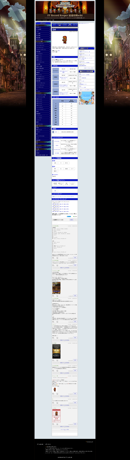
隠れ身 (57, 145)
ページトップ (90, 441)
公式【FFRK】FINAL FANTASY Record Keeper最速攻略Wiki (65, 15)
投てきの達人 (57, 141)
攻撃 (53, 204)
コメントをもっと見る (65, 429)
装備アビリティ (70, 25)
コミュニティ (75, 25)
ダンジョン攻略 (59, 25)
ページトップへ (81, 107)
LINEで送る (75, 216)
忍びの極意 (57, 153)
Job (59, 50)
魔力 (58, 204)
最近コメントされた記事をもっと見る (86, 89)
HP (62, 204)
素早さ (68, 204)
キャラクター (64, 25)
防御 (55, 204)
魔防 (65, 204)
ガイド (54, 25)
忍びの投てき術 (57, 149)
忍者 (55, 190)
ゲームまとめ (68, 457)
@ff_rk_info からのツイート (84, 23)
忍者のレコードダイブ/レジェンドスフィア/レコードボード (63, 196)
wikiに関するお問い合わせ (51, 446)
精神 (60, 204)
